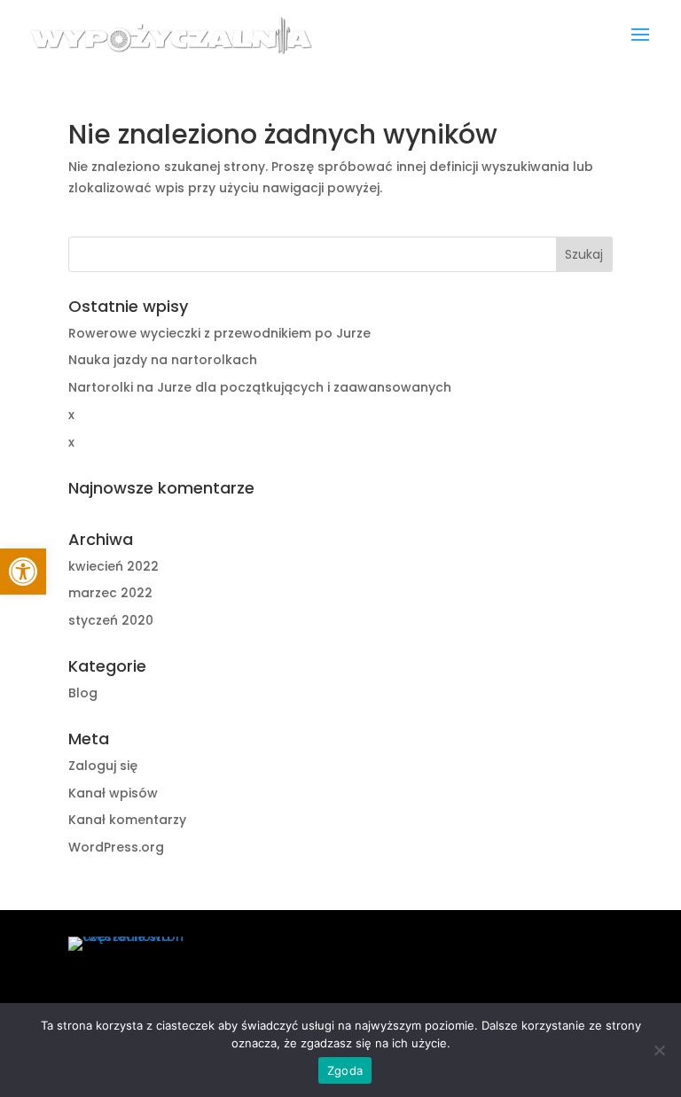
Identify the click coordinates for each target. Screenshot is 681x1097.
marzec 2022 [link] (110, 593)
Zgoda (345, 1070)
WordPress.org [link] (116, 847)
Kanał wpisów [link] (113, 793)
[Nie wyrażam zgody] (659, 1050)
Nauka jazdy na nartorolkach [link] (162, 360)
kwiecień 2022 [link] (113, 566)
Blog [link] (83, 693)
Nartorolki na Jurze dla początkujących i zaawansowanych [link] (259, 387)
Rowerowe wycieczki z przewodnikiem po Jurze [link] (219, 333)
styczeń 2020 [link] (110, 620)
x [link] (71, 415)
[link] (23, 571)
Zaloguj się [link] (102, 765)
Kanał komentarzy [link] (127, 820)
